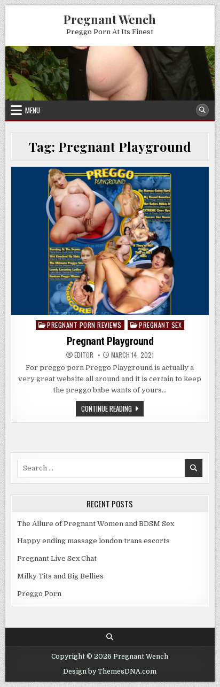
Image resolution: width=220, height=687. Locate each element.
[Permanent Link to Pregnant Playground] (109, 241)
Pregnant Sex (160, 324)
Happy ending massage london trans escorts (93, 541)
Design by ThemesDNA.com (109, 671)
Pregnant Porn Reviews (84, 324)
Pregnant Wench (110, 19)
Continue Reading (112, 409)
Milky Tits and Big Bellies (60, 576)
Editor (83, 355)
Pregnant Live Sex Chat (57, 558)
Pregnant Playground (110, 341)
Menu (32, 110)
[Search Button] (202, 110)
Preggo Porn (39, 594)
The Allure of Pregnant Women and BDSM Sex (95, 524)
